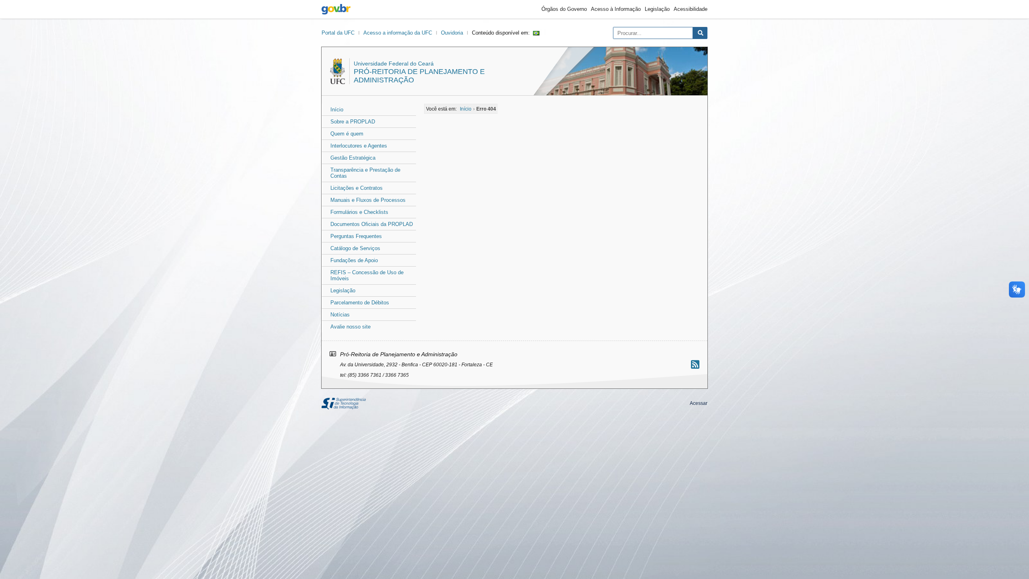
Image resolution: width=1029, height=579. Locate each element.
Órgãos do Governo (564, 9)
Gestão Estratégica (352, 158)
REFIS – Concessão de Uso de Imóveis (367, 275)
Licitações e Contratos (356, 188)
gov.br (336, 9)
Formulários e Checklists (359, 212)
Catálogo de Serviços (355, 248)
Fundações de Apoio (354, 260)
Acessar (698, 403)
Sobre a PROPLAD (352, 122)
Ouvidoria (452, 33)
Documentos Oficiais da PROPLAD (371, 224)
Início (336, 110)
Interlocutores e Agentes (358, 146)
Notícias (340, 315)
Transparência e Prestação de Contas (365, 173)
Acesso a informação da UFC (397, 33)
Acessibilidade (690, 9)
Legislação (657, 9)
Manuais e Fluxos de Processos (368, 200)
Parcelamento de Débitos (359, 303)
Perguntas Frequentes (356, 236)
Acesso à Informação (616, 9)
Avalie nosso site (350, 327)
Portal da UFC (338, 33)
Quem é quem (346, 134)
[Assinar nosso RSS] (695, 364)
